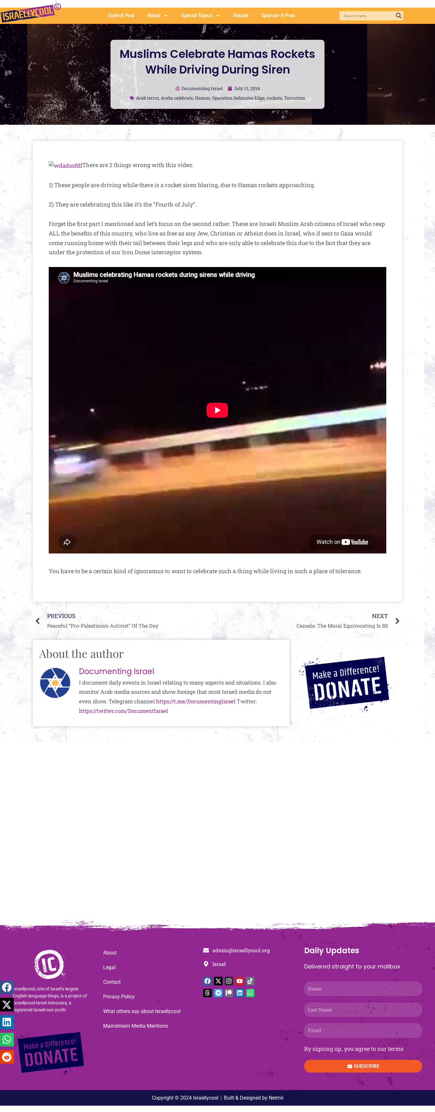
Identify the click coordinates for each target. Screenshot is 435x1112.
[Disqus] (217, 834)
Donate (240, 15)
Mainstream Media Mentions (135, 1026)
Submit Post (121, 15)
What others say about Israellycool (142, 1011)
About (153, 15)
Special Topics (196, 15)
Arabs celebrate (177, 98)
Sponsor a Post (278, 15)
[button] (7, 987)
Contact (112, 982)
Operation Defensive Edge (238, 98)
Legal (109, 967)
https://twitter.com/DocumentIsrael (123, 710)
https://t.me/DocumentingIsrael (195, 701)
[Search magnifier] (398, 15)
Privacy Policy (119, 997)
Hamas (202, 98)
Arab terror (147, 98)
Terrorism (294, 98)
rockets (274, 98)
